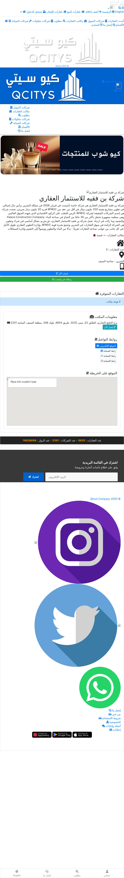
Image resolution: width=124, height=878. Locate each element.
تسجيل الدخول (34, 11)
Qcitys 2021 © (62, 66)
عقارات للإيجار (54, 11)
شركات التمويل (96, 21)
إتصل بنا (108, 24)
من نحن (116, 714)
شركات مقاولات (41, 21)
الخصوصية (115, 722)
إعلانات (116, 729)
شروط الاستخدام (111, 718)
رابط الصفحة (109, 350)
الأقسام (25, 126)
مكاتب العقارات (75, 21)
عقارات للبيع (74, 11)
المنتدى (95, 24)
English (119, 11)
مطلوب (58, 21)
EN (119, 90)
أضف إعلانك (91, 11)
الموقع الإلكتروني (107, 345)
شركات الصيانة (20, 21)
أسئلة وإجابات (113, 725)
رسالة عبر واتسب (63, 279)
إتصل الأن (63, 273)
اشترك (35, 476)
